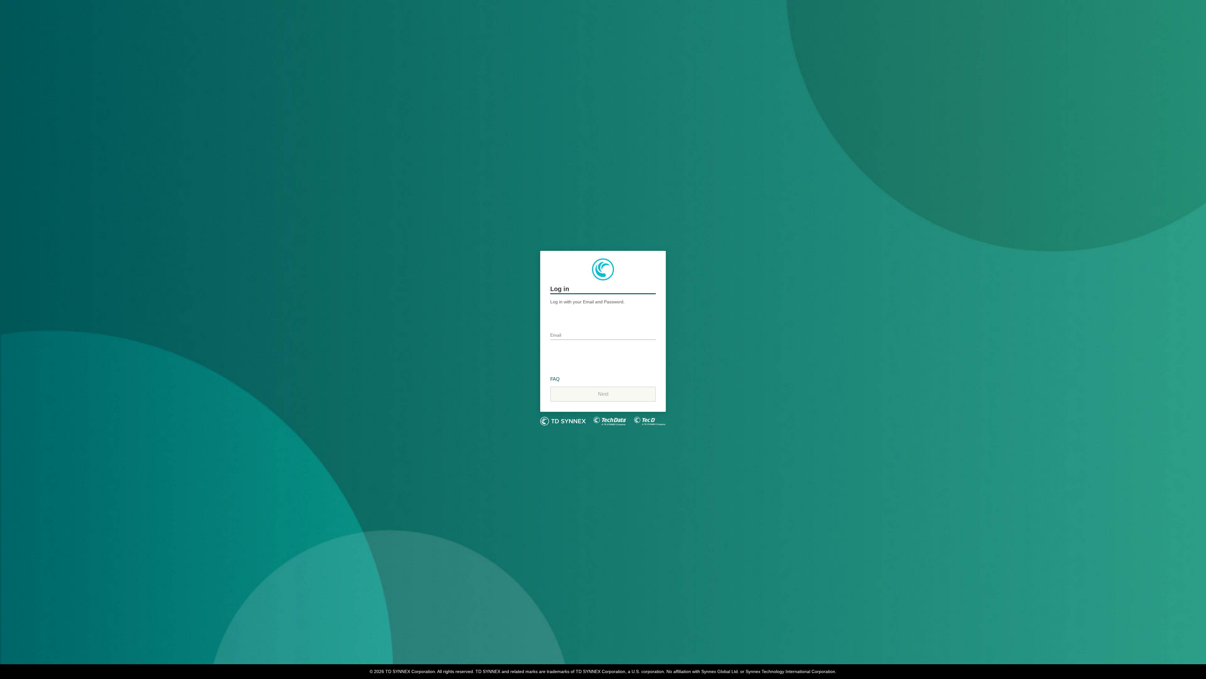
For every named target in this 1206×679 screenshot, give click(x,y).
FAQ (555, 379)
